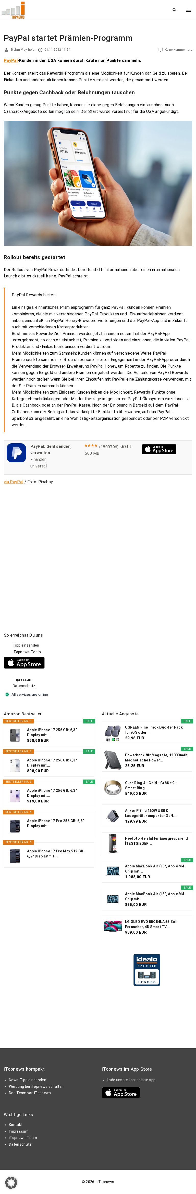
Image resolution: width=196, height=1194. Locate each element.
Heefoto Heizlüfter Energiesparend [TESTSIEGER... (156, 841)
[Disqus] (98, 552)
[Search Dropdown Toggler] (175, 10)
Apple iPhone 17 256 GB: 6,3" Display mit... (52, 732)
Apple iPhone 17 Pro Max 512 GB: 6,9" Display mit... (55, 853)
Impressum (22, 679)
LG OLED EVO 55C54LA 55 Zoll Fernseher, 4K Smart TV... (151, 924)
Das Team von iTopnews (30, 1093)
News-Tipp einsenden (27, 1080)
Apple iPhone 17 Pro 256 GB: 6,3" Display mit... (55, 823)
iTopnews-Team (27, 652)
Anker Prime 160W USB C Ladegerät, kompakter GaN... (151, 813)
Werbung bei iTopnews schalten (36, 1086)
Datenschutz (24, 686)
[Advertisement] (140, 664)
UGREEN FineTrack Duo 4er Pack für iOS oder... (154, 729)
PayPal (11, 60)
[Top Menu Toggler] (188, 10)
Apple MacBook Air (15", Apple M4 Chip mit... (154, 868)
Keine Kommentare (178, 49)
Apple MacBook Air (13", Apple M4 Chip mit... (154, 896)
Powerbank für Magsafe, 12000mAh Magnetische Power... (156, 757)
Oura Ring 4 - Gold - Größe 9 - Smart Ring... (151, 785)
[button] (11, 1183)
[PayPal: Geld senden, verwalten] (16, 461)
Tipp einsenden (26, 645)
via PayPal (13, 481)
